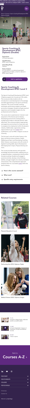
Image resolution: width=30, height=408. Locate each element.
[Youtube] (7, 371)
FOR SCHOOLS (5, 385)
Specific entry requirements (13, 179)
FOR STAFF (4, 376)
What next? (8, 175)
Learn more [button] (25, 2)
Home (2, 13)
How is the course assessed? (13, 171)
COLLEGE (4, 382)
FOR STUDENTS (5, 379)
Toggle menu (26, 8)
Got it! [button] (2, 4)
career (20, 163)
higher (17, 129)
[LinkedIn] (2, 371)
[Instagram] (11, 371)
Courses (7, 13)
